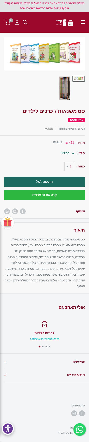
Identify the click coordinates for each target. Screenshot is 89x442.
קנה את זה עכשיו (44, 195)
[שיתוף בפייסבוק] (23, 211)
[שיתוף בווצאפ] (7, 211)
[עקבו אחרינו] (82, 413)
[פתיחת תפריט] (83, 22)
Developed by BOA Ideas (71, 433)
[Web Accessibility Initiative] (8, 428)
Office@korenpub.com (44, 339)
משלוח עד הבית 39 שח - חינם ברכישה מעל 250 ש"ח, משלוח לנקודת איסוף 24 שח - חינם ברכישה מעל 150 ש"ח (44, 5)
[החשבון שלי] (17, 22)
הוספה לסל (44, 182)
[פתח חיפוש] (25, 22)
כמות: (81, 166)
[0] (7, 22)
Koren (48, 128)
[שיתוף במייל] (15, 211)
